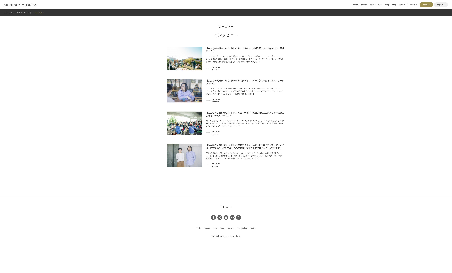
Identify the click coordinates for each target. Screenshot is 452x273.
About (355, 5)
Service (364, 5)
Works (372, 5)
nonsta (216, 69)
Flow (380, 5)
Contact (253, 228)
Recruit (402, 5)
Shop (387, 5)
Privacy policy (241, 228)
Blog (394, 5)
